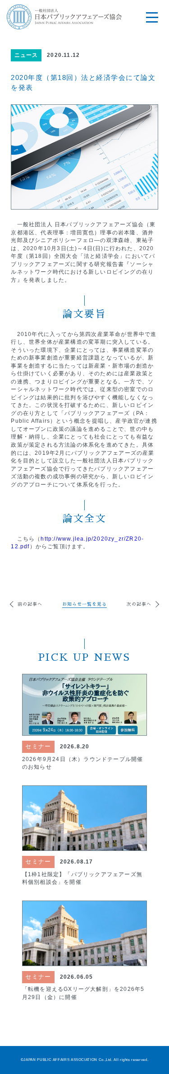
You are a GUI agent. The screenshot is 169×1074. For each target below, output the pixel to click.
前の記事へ (30, 604)
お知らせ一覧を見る (84, 604)
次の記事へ (139, 604)
